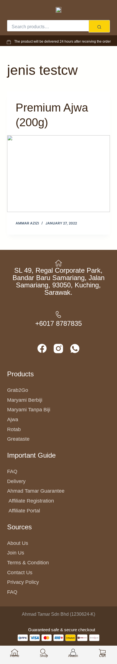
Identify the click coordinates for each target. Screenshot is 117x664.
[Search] (99, 26)
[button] (12, 9)
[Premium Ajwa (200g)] (58, 173)
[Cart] (101, 9)
